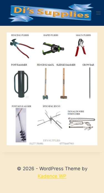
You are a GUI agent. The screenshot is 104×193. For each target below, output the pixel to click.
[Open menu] (98, 13)
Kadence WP (52, 176)
